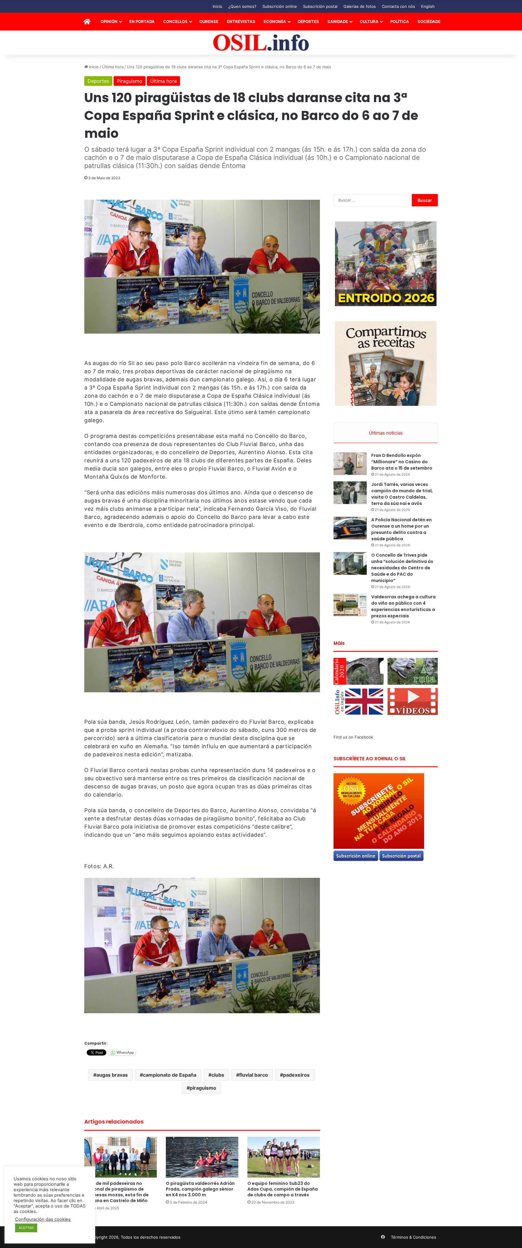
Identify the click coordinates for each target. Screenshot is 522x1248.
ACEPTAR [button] (26, 1228)
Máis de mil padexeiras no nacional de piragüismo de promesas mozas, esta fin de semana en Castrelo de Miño (116, 1192)
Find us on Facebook (353, 737)
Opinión (109, 21)
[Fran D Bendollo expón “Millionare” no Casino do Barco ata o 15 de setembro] (350, 463)
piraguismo (203, 1088)
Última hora (113, 66)
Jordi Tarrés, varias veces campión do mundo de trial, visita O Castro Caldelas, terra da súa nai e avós (402, 493)
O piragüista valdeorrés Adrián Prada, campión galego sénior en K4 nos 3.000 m (200, 1189)
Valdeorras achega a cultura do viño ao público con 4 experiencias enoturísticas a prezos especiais (403, 606)
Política (399, 21)
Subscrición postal (320, 6)
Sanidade (337, 21)
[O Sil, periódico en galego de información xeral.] (261, 42)
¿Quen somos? (242, 6)
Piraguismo (129, 81)
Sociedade (428, 21)
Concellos (175, 21)
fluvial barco (253, 1075)
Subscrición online (280, 6)
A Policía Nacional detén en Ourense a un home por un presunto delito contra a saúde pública (401, 529)
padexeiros (296, 1075)
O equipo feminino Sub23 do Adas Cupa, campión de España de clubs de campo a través (282, 1189)
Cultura (369, 21)
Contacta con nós (398, 6)
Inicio (217, 6)
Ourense (208, 21)
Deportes (308, 21)
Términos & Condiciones (413, 1237)
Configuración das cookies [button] (43, 1219)
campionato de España (169, 1075)
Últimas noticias (386, 433)
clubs (217, 1075)
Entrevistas (241, 21)
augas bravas (112, 1075)
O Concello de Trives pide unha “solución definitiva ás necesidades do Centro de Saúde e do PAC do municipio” (402, 568)
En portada (142, 21)
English (428, 6)
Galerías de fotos (359, 6)
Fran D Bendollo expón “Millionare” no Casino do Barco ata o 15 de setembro (401, 461)
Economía (275, 21)
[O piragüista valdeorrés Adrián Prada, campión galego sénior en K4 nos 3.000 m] (202, 1157)
